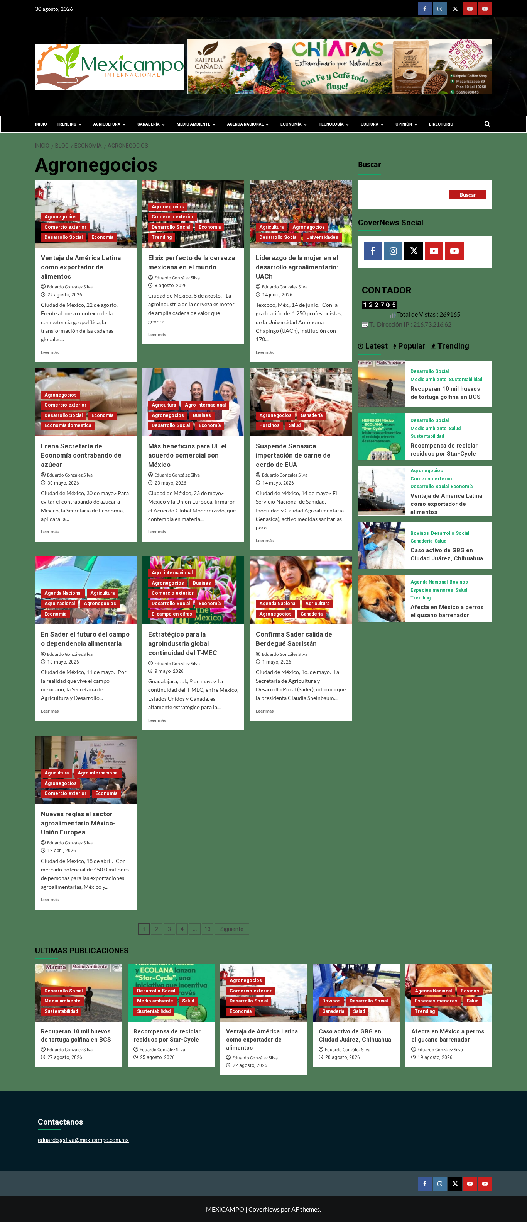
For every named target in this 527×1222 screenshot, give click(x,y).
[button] (487, 124)
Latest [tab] (375, 345)
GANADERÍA (148, 124)
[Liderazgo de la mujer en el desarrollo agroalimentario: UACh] (301, 214)
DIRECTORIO (441, 124)
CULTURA (369, 124)
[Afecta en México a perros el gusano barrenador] (381, 597)
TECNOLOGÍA (331, 124)
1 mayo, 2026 (276, 662)
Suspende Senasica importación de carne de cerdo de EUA (293, 455)
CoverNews (264, 1209)
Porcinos (269, 425)
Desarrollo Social (63, 237)
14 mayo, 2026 (278, 483)
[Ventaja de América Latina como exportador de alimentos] (381, 490)
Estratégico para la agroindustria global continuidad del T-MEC (182, 643)
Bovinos (419, 533)
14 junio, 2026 (277, 295)
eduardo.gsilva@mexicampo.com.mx (83, 1139)
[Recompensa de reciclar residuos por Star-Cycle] (381, 435)
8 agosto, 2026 (171, 285)
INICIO (41, 124)
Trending (162, 237)
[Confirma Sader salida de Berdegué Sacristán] (301, 590)
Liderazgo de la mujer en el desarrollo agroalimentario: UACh (297, 267)
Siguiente (231, 929)
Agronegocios (60, 217)
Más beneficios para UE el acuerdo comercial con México (187, 455)
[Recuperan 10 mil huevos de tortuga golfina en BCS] (381, 382)
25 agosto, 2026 (157, 1057)
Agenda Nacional (62, 593)
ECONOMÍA (291, 124)
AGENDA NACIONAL (245, 124)
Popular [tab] (411, 345)
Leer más (50, 352)
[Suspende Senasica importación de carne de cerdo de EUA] (301, 402)
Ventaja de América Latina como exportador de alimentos (81, 267)
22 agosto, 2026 (64, 295)
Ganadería (312, 415)
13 (207, 929)
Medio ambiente (428, 379)
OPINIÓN (403, 124)
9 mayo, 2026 (169, 671)
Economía (102, 237)
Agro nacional (59, 603)
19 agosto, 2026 (435, 1057)
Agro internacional (205, 405)
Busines (202, 415)
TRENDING (66, 124)
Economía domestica (67, 425)
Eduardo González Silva (70, 287)
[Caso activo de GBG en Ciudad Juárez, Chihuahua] (381, 544)
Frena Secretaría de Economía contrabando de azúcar (81, 455)
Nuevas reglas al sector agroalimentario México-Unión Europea (78, 823)
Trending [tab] (452, 345)
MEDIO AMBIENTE (193, 124)
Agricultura (271, 227)
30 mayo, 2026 (63, 483)
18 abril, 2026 (61, 850)
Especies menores (431, 589)
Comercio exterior (65, 227)
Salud (295, 425)
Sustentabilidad (465, 379)
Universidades (322, 237)
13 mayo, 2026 (63, 662)
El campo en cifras (172, 614)
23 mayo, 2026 (170, 483)
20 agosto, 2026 (342, 1057)
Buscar (369, 164)
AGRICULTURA (106, 124)
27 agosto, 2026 (64, 1057)
